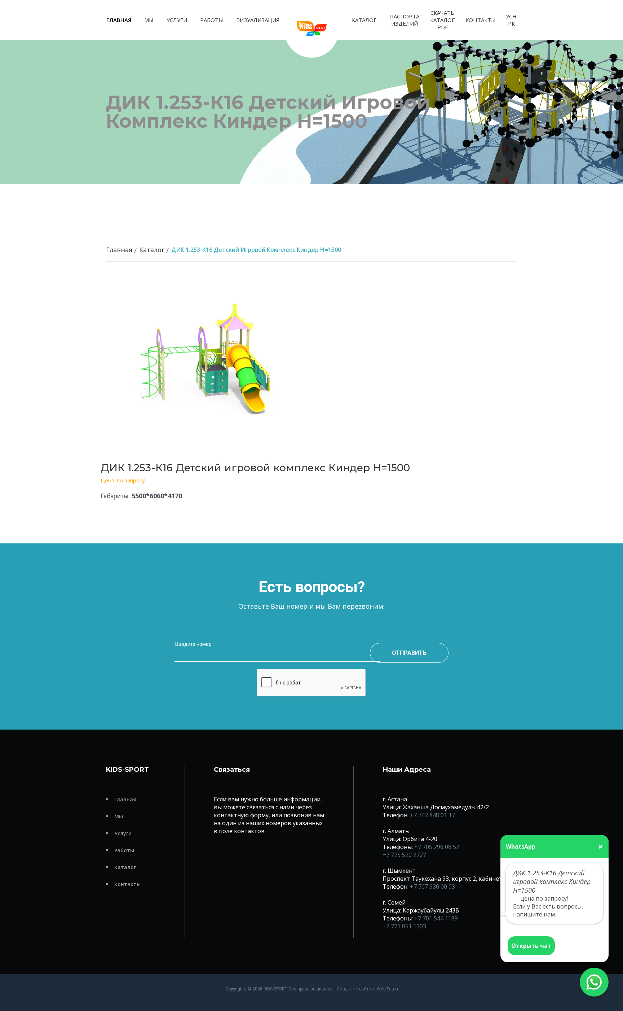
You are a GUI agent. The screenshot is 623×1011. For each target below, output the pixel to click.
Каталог (364, 19)
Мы (149, 19)
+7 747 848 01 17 (432, 815)
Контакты (480, 19)
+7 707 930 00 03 (432, 886)
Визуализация (258, 19)
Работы (211, 19)
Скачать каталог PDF (442, 20)
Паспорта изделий (404, 20)
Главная (118, 19)
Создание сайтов (355, 989)
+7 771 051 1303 (404, 926)
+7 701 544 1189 (436, 918)
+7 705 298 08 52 (436, 847)
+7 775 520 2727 (404, 855)
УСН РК (511, 20)
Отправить (409, 652)
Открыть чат (531, 946)
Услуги (177, 19)
